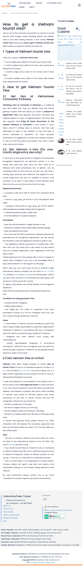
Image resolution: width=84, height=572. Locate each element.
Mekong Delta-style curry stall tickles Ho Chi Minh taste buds (74, 102)
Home (4, 13)
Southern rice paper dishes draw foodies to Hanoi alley (74, 114)
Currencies (46, 495)
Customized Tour (54, 3)
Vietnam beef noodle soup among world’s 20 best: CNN (74, 65)
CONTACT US (8, 509)
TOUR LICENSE (8, 512)
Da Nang (26, 274)
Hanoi (17, 274)
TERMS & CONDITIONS (11, 515)
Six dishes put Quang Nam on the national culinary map (74, 77)
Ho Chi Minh (25, 370)
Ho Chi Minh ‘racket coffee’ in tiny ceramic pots (74, 141)
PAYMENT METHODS (10, 518)
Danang (11, 444)
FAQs (5, 521)
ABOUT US (6, 506)
